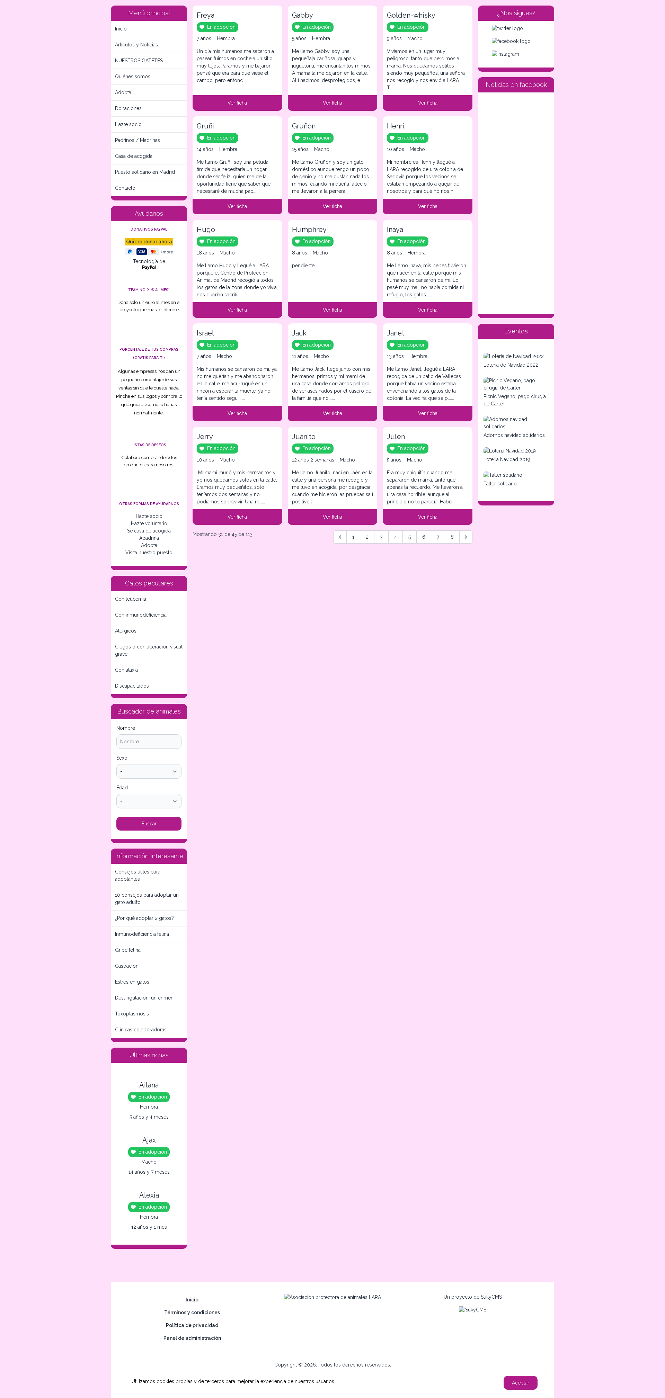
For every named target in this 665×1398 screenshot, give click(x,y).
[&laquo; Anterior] (340, 537)
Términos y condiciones (192, 1312)
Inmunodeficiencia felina (142, 934)
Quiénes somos (132, 76)
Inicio (121, 29)
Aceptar (520, 1383)
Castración (127, 966)
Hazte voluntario (149, 523)
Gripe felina (128, 950)
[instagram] (516, 54)
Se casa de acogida (149, 531)
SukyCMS (491, 1297)
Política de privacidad (192, 1325)
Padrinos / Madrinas (137, 140)
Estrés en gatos (132, 982)
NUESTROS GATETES (139, 60)
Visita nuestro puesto (148, 552)
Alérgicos (125, 631)
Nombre (125, 728)
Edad (122, 787)
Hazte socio (128, 124)
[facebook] (516, 41)
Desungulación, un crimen (144, 998)
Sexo (121, 758)
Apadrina (149, 538)
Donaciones (128, 108)
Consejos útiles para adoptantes (137, 875)
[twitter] (516, 28)
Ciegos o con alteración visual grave (149, 650)
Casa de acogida (133, 156)
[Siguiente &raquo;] (465, 537)
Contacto (125, 188)
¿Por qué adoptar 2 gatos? (144, 918)
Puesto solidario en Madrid (145, 172)
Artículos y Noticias (136, 44)
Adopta (123, 92)
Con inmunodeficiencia (141, 615)
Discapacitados (132, 686)
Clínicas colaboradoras (141, 1029)
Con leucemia (130, 599)
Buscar (149, 823)
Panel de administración (192, 1338)
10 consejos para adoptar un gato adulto (147, 898)
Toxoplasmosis (132, 1013)
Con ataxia (126, 670)
